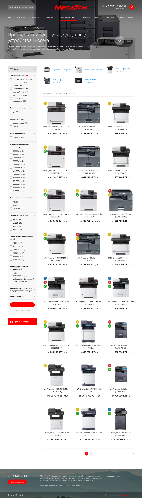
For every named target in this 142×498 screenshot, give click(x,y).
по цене (72, 94)
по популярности (60, 94)
